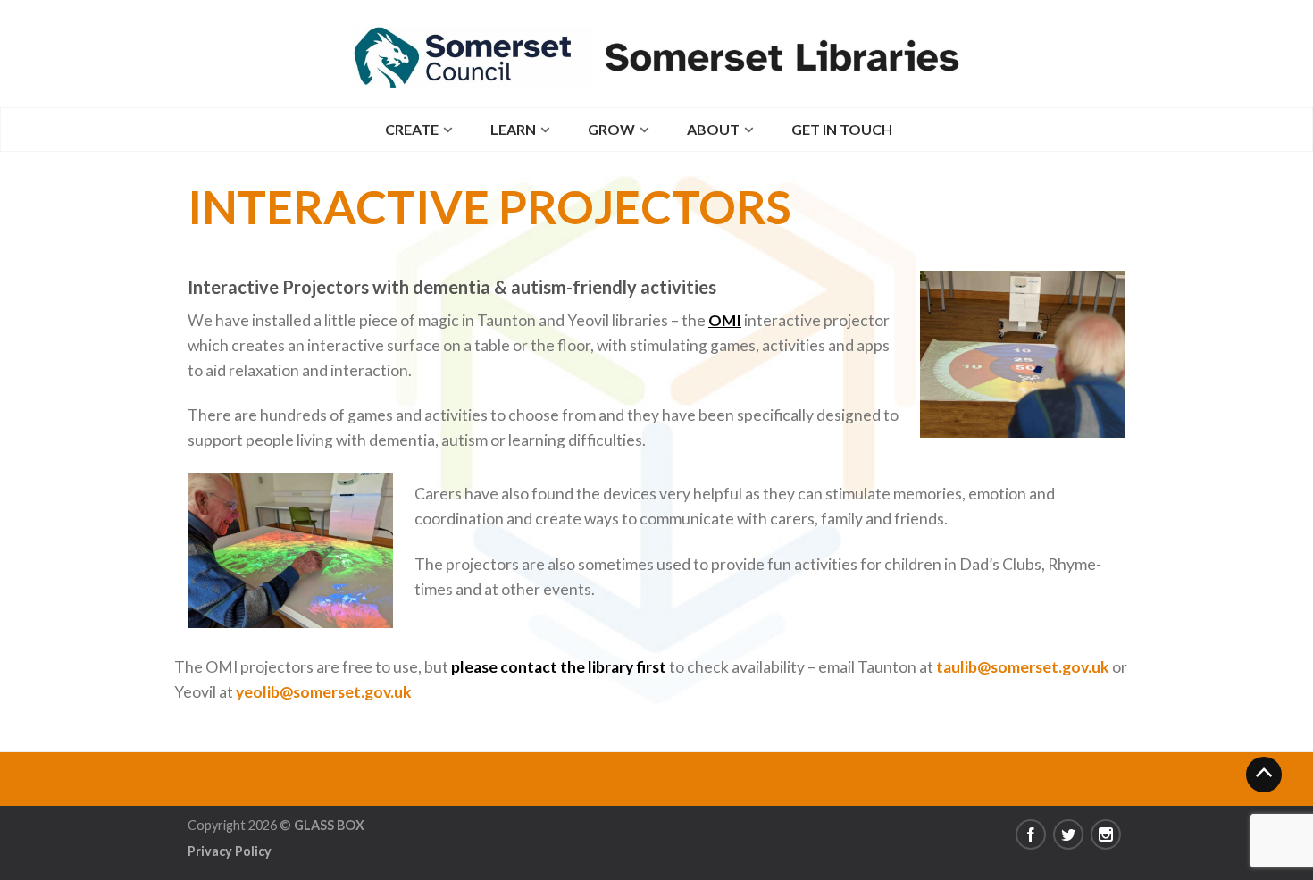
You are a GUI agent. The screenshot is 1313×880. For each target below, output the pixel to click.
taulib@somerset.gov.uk (1022, 667)
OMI (724, 320)
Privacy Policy (230, 851)
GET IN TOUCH (841, 129)
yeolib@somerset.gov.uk (324, 692)
